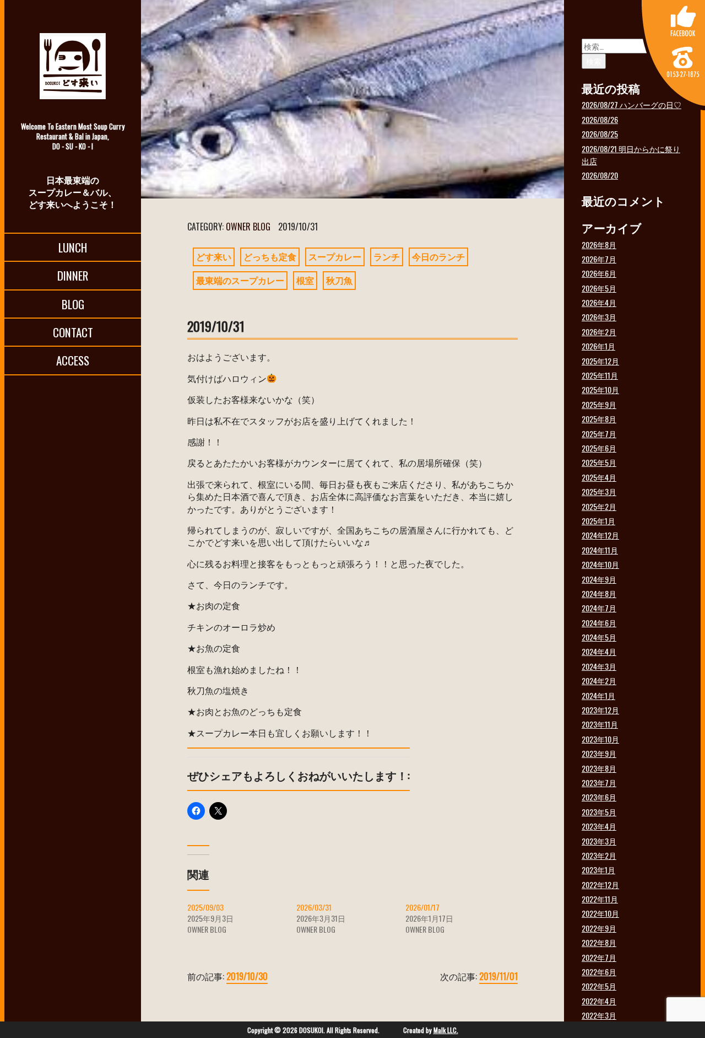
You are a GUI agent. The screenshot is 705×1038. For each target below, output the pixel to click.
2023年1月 (598, 869)
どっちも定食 (269, 256)
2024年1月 (598, 695)
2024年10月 (600, 564)
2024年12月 (600, 535)
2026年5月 (599, 288)
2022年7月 (599, 957)
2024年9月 (599, 579)
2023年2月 (599, 855)
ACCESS (72, 360)
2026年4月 (599, 302)
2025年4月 (599, 477)
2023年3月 (599, 841)
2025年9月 (599, 404)
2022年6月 (599, 971)
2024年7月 (599, 608)
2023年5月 (599, 812)
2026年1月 (598, 346)
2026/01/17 (422, 907)
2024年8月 (599, 593)
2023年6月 (599, 797)
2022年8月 (599, 942)
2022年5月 (599, 986)
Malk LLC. (445, 1030)
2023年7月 (599, 782)
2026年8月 (599, 244)
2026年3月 (599, 316)
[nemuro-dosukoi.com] (72, 66)
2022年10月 (600, 913)
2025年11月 (600, 375)
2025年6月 (599, 448)
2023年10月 (600, 739)
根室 (305, 280)
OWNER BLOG (248, 226)
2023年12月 (600, 710)
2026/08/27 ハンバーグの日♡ (631, 104)
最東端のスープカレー (240, 280)
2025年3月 (599, 491)
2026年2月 (599, 331)
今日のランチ (438, 256)
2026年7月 (599, 259)
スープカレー (334, 256)
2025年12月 (600, 361)
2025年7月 (599, 433)
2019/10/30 (247, 976)
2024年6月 (599, 622)
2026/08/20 (600, 175)
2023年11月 (600, 724)
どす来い (213, 256)
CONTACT (73, 332)
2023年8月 (599, 768)
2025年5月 (599, 462)
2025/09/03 (205, 907)
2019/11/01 (498, 976)
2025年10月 (600, 389)
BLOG (73, 304)
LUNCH (72, 247)
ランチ (386, 256)
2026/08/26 (600, 119)
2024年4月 (599, 651)
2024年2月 (599, 680)
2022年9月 (599, 928)
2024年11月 (600, 550)
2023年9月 (599, 753)
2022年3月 (599, 1015)
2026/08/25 (600, 133)
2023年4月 (599, 826)
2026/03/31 (314, 907)
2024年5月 (599, 637)
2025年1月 (598, 520)
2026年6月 (599, 273)
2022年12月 (600, 884)
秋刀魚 (339, 280)
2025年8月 (599, 418)
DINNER (72, 275)
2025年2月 (599, 506)
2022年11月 (600, 899)
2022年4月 (599, 1001)
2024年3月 (599, 666)
